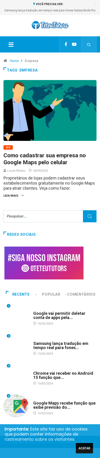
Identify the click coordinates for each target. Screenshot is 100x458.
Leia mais (10, 195)
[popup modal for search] (89, 44)
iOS (8, 147)
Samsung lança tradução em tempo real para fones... (60, 345)
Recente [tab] (21, 294)
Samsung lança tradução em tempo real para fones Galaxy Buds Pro (50, 10)
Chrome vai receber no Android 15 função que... (63, 375)
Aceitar (84, 448)
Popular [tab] (51, 294)
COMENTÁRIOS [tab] (81, 294)
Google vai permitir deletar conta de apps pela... (59, 315)
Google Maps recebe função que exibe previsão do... (64, 405)
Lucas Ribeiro (16, 170)
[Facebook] (66, 44)
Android (39, 308)
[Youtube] (74, 44)
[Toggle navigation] (10, 44)
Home (14, 61)
